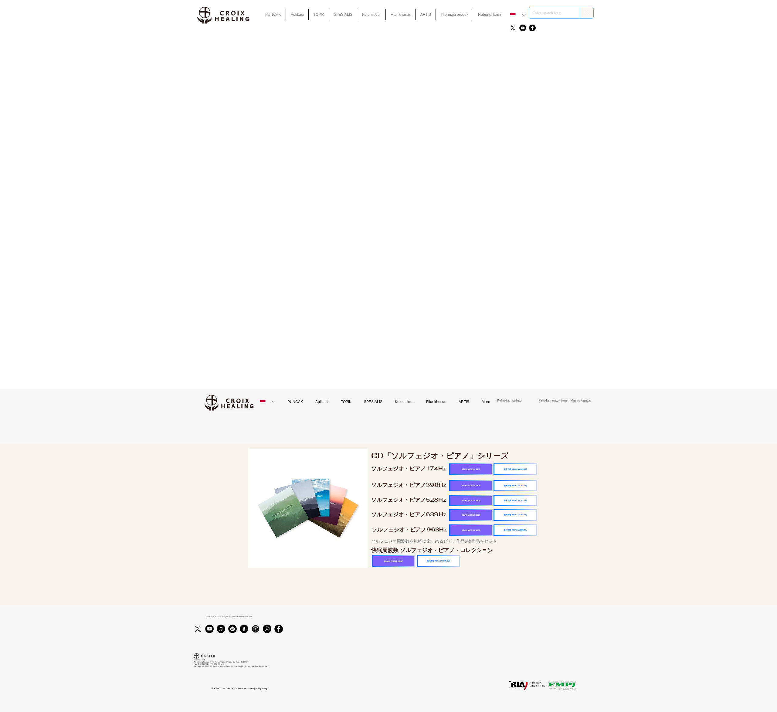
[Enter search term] (586, 12)
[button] (400, 14)
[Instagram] (267, 629)
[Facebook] (532, 28)
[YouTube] (522, 28)
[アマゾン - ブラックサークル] (244, 629)
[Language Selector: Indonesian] (518, 15)
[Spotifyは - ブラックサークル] (232, 629)
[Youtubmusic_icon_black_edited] (255, 629)
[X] (513, 28)
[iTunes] (221, 629)
